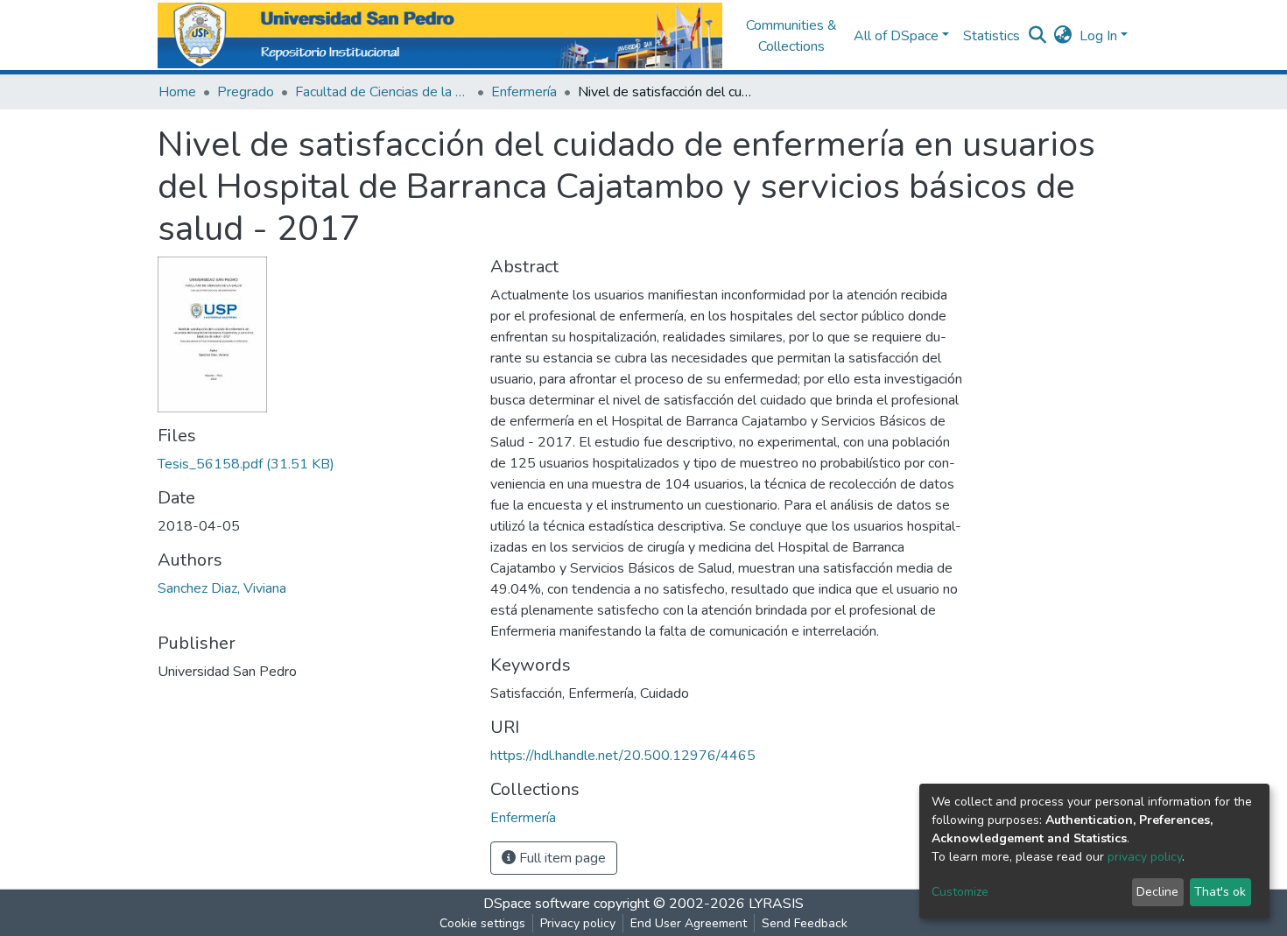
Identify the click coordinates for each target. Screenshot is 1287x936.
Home (177, 92)
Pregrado (245, 92)
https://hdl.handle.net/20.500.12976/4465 (623, 755)
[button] (1063, 35)
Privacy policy (577, 923)
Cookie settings (482, 923)
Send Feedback (804, 923)
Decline (1157, 891)
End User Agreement (688, 923)
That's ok (1220, 891)
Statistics (991, 36)
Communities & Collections (791, 36)
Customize (960, 891)
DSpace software (536, 903)
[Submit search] (1038, 35)
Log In (1098, 36)
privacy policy (1145, 856)
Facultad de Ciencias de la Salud (382, 92)
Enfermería (524, 92)
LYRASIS (776, 903)
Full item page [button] (561, 858)
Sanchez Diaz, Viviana (222, 588)
